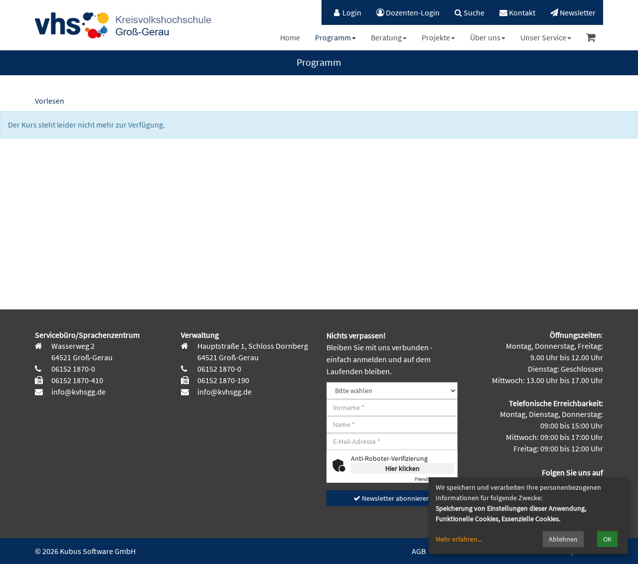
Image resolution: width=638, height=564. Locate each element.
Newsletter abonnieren (395, 498)
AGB (419, 551)
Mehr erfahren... (459, 539)
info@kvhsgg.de (78, 392)
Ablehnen (563, 539)
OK (607, 539)
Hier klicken (402, 468)
